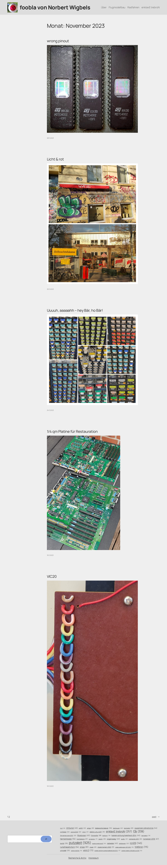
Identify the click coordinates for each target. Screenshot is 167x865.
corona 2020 (76, 832)
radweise (112, 843)
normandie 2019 (135, 839)
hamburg (106, 835)
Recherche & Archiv (77, 858)
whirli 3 (88, 850)
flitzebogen (83, 835)
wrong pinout (58, 41)
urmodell (65, 850)
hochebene (82, 839)
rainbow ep (124, 843)
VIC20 (52, 576)
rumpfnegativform (69, 847)
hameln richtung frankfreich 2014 (125, 835)
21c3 (62, 828)
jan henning (93, 839)
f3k (138, 831)
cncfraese (65, 832)
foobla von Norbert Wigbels (55, 7)
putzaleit (80, 842)
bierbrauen (118, 828)
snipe (84, 847)
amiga (90, 828)
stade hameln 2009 (106, 847)
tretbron (141, 846)
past (156, 816)
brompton (128, 828)
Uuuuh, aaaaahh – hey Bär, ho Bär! (75, 310)
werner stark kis (76, 850)
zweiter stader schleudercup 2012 (131, 850)
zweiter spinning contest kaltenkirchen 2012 (107, 850)
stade (93, 847)
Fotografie (96, 835)
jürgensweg (113, 839)
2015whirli (72, 828)
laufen (124, 839)
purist (64, 843)
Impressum (93, 858)
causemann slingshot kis (146, 828)
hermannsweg (68, 839)
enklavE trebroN (119, 831)
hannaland (145, 835)
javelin (102, 839)
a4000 (82, 828)
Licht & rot (55, 159)
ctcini (85, 832)
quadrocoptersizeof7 (99, 843)
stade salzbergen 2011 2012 (124, 847)
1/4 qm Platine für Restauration (72, 431)
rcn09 (136, 843)
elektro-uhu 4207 (97, 832)
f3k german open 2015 (68, 835)
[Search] (46, 839)
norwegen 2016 (151, 839)
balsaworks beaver (103, 828)
